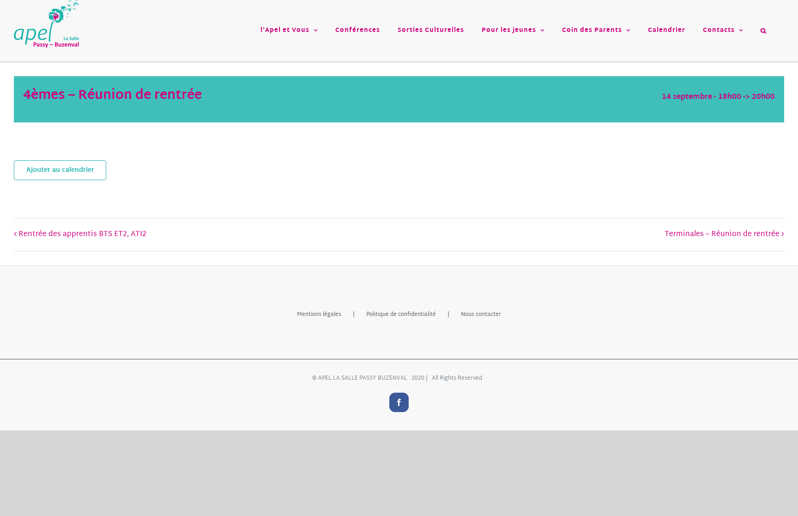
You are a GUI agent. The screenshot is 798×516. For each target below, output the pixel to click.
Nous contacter (481, 315)
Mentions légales (319, 315)
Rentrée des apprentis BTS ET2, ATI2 (82, 234)
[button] (764, 30)
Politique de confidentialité (401, 315)
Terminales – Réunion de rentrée (722, 234)
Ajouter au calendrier (60, 170)
